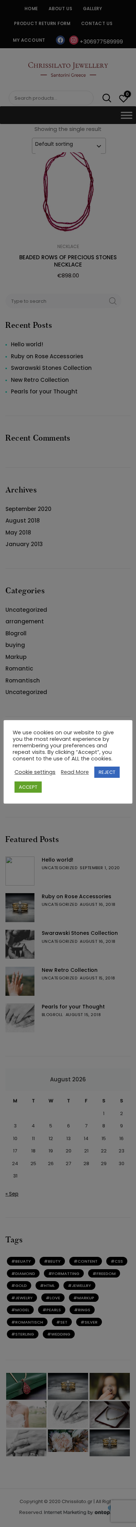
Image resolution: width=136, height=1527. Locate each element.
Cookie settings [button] (35, 772)
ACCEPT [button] (28, 787)
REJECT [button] (107, 772)
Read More (75, 772)
